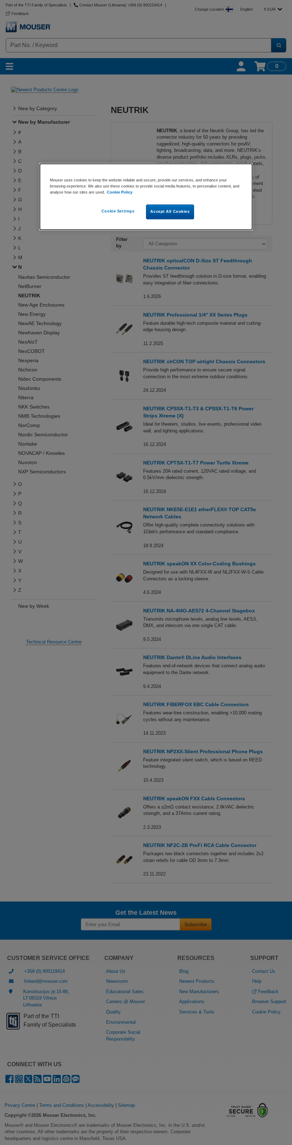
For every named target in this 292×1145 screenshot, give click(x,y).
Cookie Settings (118, 211)
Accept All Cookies (169, 211)
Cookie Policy (119, 192)
